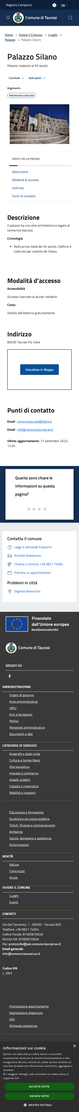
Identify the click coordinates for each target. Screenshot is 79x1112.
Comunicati (17, 871)
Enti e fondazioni (20, 714)
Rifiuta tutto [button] (39, 1096)
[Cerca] (70, 17)
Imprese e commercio (23, 773)
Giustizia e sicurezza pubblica (29, 818)
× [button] (74, 1046)
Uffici (12, 708)
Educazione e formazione (26, 812)
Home (9, 34)
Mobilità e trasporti (22, 792)
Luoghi (53, 34)
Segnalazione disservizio (26, 1012)
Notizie (14, 864)
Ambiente (16, 831)
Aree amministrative (23, 701)
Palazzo (10, 39)
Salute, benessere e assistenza (30, 838)
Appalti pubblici (19, 779)
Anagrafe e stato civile (24, 753)
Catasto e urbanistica (23, 786)
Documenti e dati (21, 733)
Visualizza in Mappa (39, 369)
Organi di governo (21, 695)
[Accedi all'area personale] (54, 5)
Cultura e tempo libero (24, 760)
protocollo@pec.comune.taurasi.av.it (35, 943)
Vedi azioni (35, 78)
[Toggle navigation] (8, 17)
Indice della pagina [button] (26, 159)
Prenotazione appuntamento (29, 1006)
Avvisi (13, 877)
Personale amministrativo (27, 727)
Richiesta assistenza (23, 1025)
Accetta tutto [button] (39, 1086)
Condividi (14, 78)
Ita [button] (63, 5)
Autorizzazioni (19, 844)
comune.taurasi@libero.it (34, 421)
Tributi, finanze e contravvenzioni (32, 825)
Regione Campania (19, 4)
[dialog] (39, 1077)
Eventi (13, 902)
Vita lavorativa (19, 766)
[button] (39, 1104)
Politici (14, 721)
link (17, 1078)
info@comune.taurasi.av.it (35, 429)
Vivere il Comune (31, 34)
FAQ (12, 1019)
